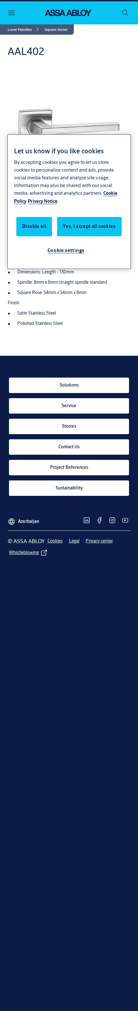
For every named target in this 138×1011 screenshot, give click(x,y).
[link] (24, 29)
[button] (56, 29)
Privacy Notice (42, 201)
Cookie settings (66, 250)
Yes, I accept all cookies (89, 226)
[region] (69, 202)
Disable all (34, 226)
